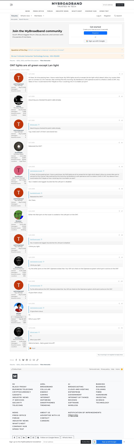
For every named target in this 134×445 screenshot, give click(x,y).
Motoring (45, 400)
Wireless (73, 405)
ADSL (42, 384)
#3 (122, 120)
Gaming (44, 395)
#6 (122, 188)
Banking (100, 384)
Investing (101, 397)
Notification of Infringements (84, 412)
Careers (44, 421)
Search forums (23, 19)
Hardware (101, 395)
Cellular (45, 389)
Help (112, 369)
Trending (45, 405)
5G (13, 384)
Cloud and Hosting (78, 389)
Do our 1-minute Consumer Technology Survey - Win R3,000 (35, 56)
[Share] (119, 74)
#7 (122, 211)
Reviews (72, 400)
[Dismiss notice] (122, 50)
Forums (14, 16)
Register (95, 33)
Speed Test (104, 11)
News (27, 11)
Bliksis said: (33, 124)
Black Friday (19, 387)
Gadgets (16, 395)
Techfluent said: (35, 239)
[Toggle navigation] (11, 5)
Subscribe (120, 5)
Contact (44, 418)
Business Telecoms (22, 389)
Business (101, 387)
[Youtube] (29, 438)
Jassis (24, 115)
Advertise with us (50, 415)
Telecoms (17, 405)
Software (73, 403)
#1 (122, 74)
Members (38, 16)
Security (17, 403)
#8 (122, 235)
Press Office (38, 11)
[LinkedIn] (24, 438)
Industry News (62, 11)
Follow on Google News (49, 437)
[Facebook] (14, 438)
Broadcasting (75, 387)
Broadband (46, 387)
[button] (31, 16)
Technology (102, 403)
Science (100, 400)
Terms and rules (94, 369)
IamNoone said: (35, 285)
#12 (122, 328)
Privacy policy (105, 369)
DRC (24, 276)
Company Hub (91, 11)
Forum (50, 11)
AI (69, 384)
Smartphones (47, 403)
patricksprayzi (15, 69)
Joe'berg (23, 229)
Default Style (17, 369)
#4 (122, 142)
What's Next (77, 11)
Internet (45, 397)
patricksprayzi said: (36, 171)
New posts (14, 19)
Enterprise (74, 392)
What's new (25, 16)
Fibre (99, 392)
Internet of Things (78, 397)
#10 (122, 281)
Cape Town (22, 161)
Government (75, 395)
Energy (44, 392)
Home (118, 369)
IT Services (18, 400)
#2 (122, 96)
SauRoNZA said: (35, 193)
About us (45, 412)
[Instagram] (33, 438)
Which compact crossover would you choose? (46, 50)
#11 (122, 303)
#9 (122, 257)
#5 (122, 166)
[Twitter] (19, 438)
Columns (101, 389)
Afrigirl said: (34, 332)
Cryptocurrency (21, 392)
